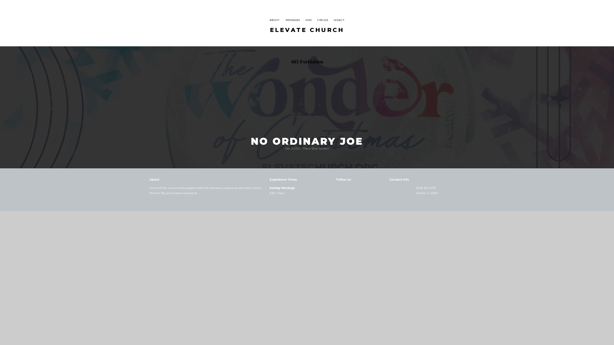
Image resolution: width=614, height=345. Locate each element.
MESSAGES (293, 19)
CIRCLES (322, 19)
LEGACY (339, 19)
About (275, 19)
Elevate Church (307, 29)
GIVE (308, 19)
